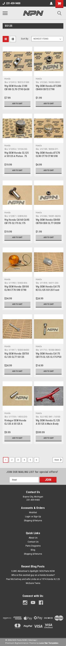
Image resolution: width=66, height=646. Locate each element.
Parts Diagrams (33, 546)
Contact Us (33, 542)
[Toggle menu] (5, 13)
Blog (33, 550)
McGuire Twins (33, 583)
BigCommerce (22, 643)
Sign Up (37, 516)
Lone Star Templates (48, 643)
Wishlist (33, 512)
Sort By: (25, 38)
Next (57, 460)
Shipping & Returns (33, 520)
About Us (33, 538)
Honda (7, 79)
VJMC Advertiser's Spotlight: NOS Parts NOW (33, 571)
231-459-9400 (13, 3)
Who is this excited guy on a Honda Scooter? (33, 575)
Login (27, 516)
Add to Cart (17, 104)
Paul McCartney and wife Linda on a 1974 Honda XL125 (33, 579)
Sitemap (32, 640)
